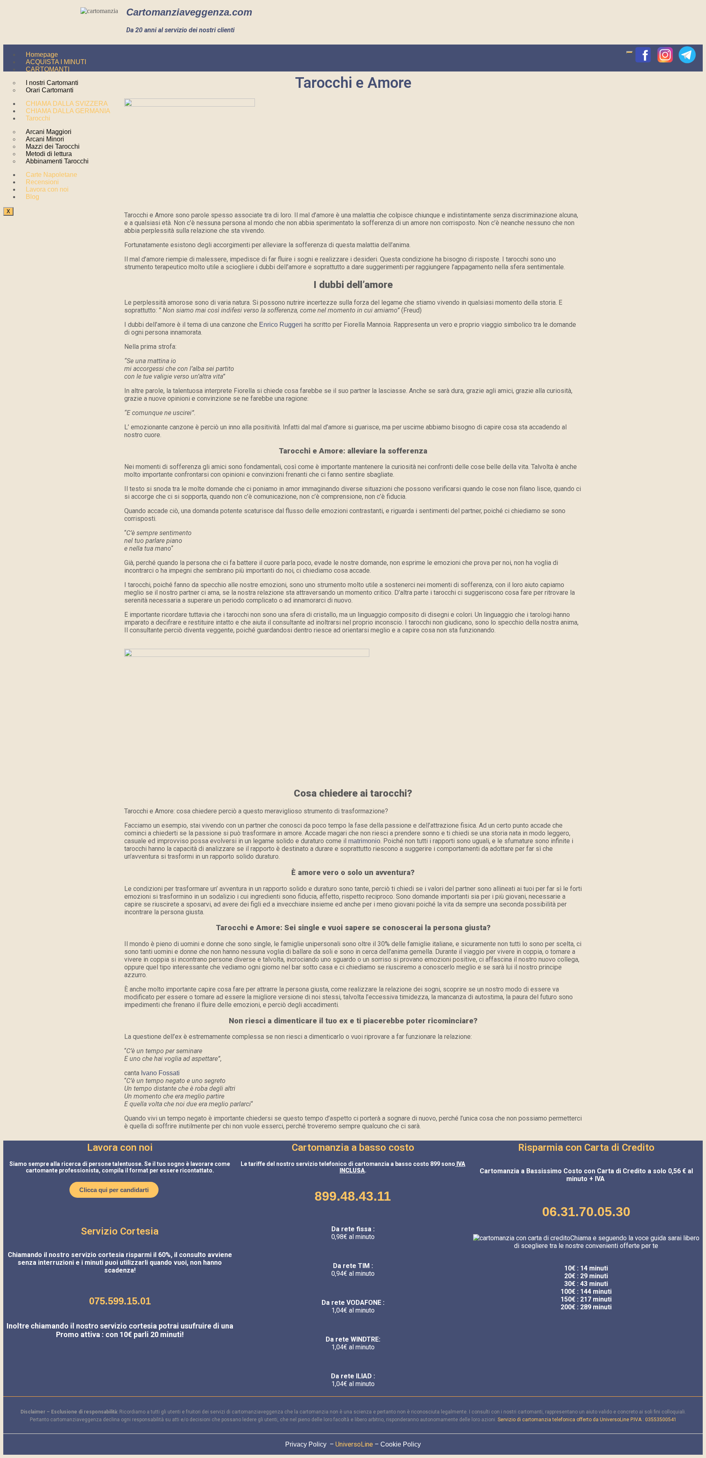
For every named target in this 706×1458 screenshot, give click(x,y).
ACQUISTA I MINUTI (56, 61)
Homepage (42, 54)
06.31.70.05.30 (586, 1211)
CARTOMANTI (47, 69)
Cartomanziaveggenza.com (189, 12)
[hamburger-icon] (629, 52)
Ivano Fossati (159, 1072)
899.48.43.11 (353, 1196)
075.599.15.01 (120, 1300)
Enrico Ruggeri (280, 324)
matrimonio (364, 840)
